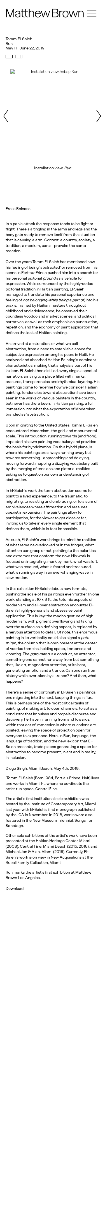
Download (15, 888)
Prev (6, 116)
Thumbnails (18, 56)
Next (98, 116)
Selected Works (9, 56)
